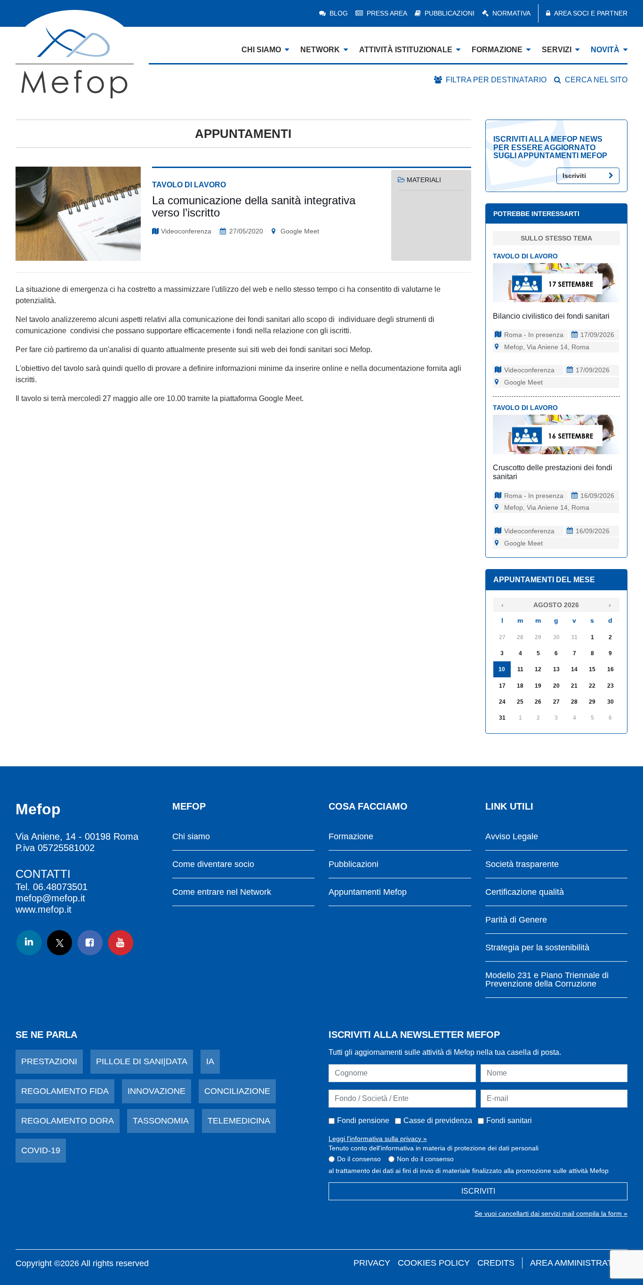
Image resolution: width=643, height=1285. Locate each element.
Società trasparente (522, 864)
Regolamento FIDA (65, 1091)
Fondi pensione (363, 1120)
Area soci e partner (590, 13)
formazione (497, 50)
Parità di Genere (516, 920)
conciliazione (237, 1091)
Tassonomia (161, 1120)
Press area (387, 13)
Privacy (372, 1263)
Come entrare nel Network (221, 892)
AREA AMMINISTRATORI (578, 1263)
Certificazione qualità (524, 892)
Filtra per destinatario (496, 80)
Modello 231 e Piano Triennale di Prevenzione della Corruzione (547, 979)
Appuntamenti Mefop (368, 892)
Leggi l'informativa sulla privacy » (378, 1138)
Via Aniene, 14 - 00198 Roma (77, 836)
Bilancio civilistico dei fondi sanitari (551, 316)
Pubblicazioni (449, 13)
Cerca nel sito (596, 80)
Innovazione (156, 1091)
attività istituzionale (405, 50)
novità (605, 50)
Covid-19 (40, 1150)
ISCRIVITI (478, 1191)
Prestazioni (49, 1061)
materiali (424, 180)
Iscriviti (574, 175)
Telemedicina (239, 1120)
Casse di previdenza (437, 1120)
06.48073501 (60, 887)
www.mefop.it (44, 909)
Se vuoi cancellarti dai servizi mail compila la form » (550, 1213)
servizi (556, 50)
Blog (339, 13)
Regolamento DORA (67, 1120)
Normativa (511, 13)
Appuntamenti (243, 134)
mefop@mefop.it (50, 898)
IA (210, 1061)
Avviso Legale (511, 836)
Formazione (351, 836)
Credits (495, 1263)
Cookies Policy (434, 1263)
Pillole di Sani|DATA (141, 1061)
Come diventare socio (213, 864)
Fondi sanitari (509, 1120)
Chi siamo (191, 836)
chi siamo (261, 50)
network (320, 50)
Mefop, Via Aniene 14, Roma (546, 347)
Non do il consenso (425, 1159)
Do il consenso (359, 1159)
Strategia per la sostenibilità (537, 947)
